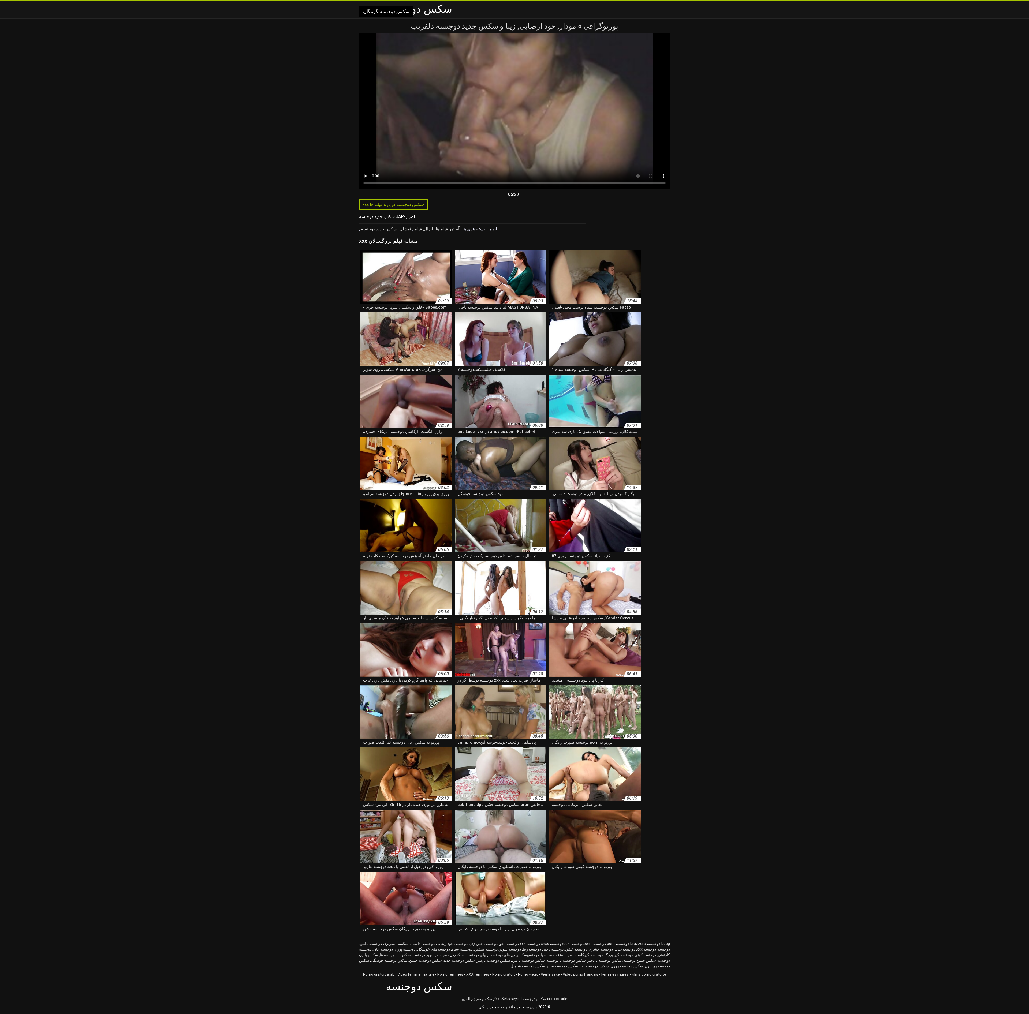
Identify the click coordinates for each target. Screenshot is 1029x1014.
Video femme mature (415, 974)
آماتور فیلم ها (447, 228)
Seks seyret (511, 999)
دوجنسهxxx (564, 955)
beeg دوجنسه (659, 943)
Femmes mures (615, 974)
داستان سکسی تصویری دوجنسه (395, 943)
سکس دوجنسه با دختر (604, 960)
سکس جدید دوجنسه (378, 228)
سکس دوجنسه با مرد (528, 960)
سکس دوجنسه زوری (626, 966)
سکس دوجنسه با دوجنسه (566, 960)
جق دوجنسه (494, 943)
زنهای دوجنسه (478, 955)
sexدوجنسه (560, 943)
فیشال (404, 228)
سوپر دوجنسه (423, 955)
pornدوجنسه (581, 943)
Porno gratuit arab (378, 974)
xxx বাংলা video (558, 999)
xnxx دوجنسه (538, 943)
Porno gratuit (503, 974)
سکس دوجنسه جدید (459, 960)
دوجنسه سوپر (510, 949)
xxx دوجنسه (515, 943)
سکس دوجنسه (534, 999)
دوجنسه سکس (486, 949)
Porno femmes (450, 974)
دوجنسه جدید (625, 949)
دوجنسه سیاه (462, 949)
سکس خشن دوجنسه (639, 960)
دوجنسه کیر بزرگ (619, 955)
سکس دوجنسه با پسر (493, 960)
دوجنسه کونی (645, 955)
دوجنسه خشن (576, 949)
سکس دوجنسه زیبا (594, 966)
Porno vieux (528, 974)
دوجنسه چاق (383, 949)
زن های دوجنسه (502, 955)
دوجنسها (547, 955)
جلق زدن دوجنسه (469, 943)
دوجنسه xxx (646, 949)
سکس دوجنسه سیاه (562, 966)
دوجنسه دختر (553, 949)
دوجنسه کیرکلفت (589, 955)
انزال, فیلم (423, 228)
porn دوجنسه (604, 943)
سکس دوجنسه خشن (425, 960)
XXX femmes (477, 974)
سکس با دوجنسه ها (395, 955)
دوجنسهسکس (528, 955)
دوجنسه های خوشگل (433, 949)
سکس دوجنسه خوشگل (389, 960)
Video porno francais (580, 974)
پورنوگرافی (600, 26)
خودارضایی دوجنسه (437, 943)
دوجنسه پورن (405, 949)
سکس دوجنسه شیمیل (527, 966)
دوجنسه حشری (601, 949)
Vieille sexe (550, 974)
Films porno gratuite (649, 974)
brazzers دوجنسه (631, 943)
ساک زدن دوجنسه (450, 955)
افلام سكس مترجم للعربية (480, 999)
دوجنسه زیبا (532, 949)
